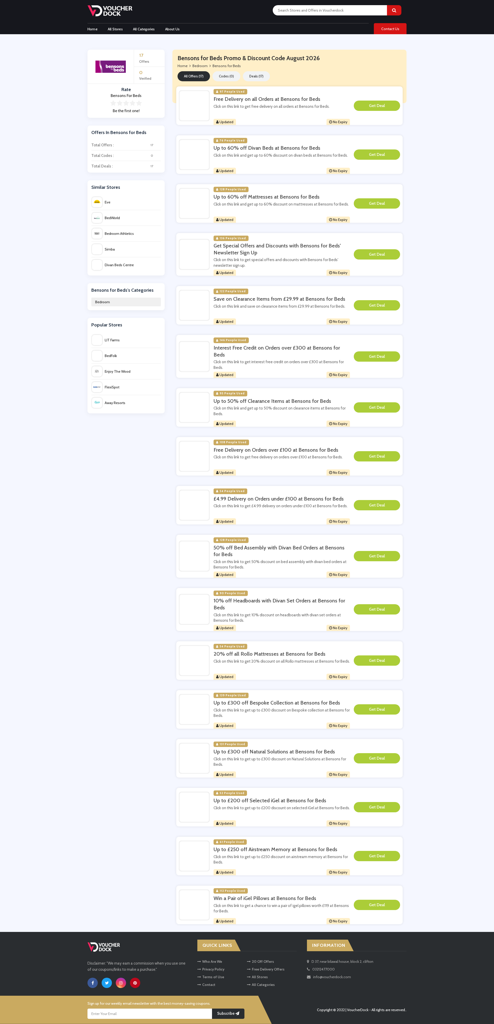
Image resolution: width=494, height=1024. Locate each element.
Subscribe (226, 1013)
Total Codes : (122, 155)
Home (92, 29)
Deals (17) (256, 76)
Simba (110, 249)
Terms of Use (213, 977)
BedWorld (112, 218)
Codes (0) (226, 76)
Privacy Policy (213, 969)
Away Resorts (115, 402)
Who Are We (212, 961)
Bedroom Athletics (119, 233)
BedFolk (111, 355)
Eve (107, 202)
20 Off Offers (263, 961)
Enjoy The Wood (117, 371)
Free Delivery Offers (268, 969)
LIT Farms (112, 340)
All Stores (115, 29)
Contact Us (390, 28)
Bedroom (102, 302)
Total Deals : (122, 166)
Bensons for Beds (227, 66)
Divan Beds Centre (119, 265)
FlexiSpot (112, 387)
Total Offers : (122, 145)
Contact (208, 984)
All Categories (144, 29)
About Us (172, 29)
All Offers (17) (194, 76)
